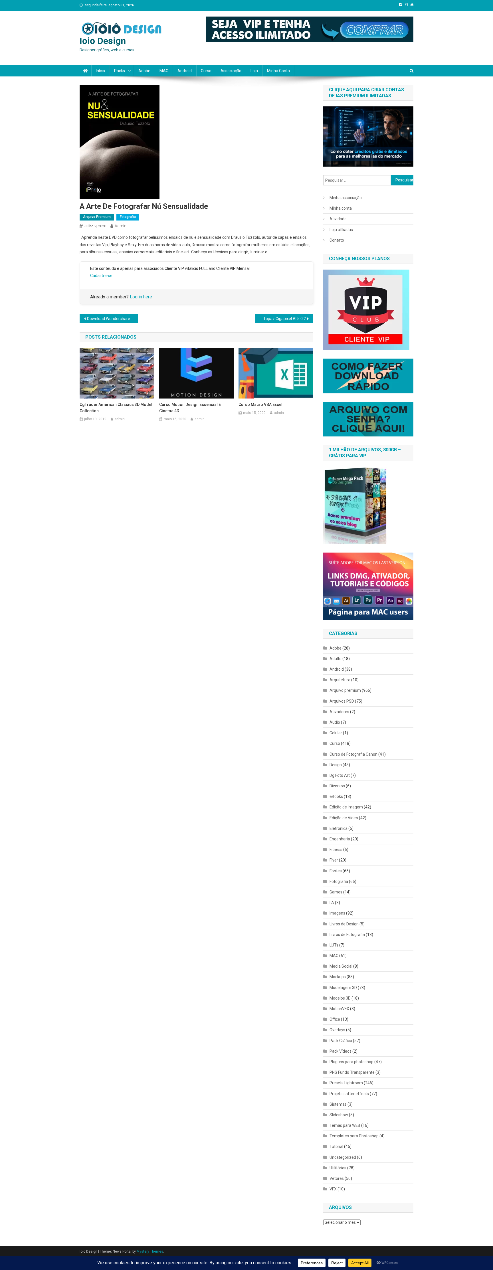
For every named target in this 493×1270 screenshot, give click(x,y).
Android (184, 70)
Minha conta (278, 70)
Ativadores (339, 711)
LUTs (334, 945)
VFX (333, 1189)
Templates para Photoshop (354, 1136)
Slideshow (339, 1115)
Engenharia (340, 839)
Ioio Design (103, 40)
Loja (254, 70)
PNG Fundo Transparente (352, 1072)
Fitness (336, 849)
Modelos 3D (340, 998)
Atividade (338, 219)
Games (336, 892)
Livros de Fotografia (347, 934)
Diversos (337, 786)
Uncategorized (343, 1157)
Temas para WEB (345, 1125)
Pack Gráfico (341, 1040)
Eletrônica (338, 828)
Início (100, 70)
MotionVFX (339, 1008)
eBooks (336, 796)
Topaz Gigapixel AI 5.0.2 (284, 318)
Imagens (337, 913)
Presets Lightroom (346, 1083)
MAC (163, 70)
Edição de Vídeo (344, 818)
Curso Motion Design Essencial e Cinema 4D (190, 407)
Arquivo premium (97, 217)
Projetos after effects (349, 1093)
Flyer (334, 860)
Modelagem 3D (343, 987)
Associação (231, 70)
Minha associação (346, 197)
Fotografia (128, 217)
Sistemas (338, 1104)
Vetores (337, 1178)
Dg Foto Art (340, 775)
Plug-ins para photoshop (351, 1061)
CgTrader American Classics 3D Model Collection (116, 407)
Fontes (336, 871)
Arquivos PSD (342, 701)
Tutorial (336, 1146)
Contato (337, 240)
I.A (332, 902)
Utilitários (338, 1168)
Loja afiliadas (341, 229)
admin (120, 226)
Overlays (337, 1030)
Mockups (338, 976)
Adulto (336, 658)
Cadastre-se (101, 275)
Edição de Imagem (346, 807)
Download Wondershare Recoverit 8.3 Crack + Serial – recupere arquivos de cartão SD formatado (112, 318)
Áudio (335, 722)
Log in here (141, 297)
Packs (119, 70)
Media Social (341, 966)
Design (336, 765)
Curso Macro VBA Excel (260, 404)
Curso (206, 70)
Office (335, 1019)
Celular (336, 733)
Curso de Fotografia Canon (353, 754)
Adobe (144, 70)
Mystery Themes (150, 1251)
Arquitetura (340, 680)
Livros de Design (344, 924)
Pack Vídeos (340, 1051)
